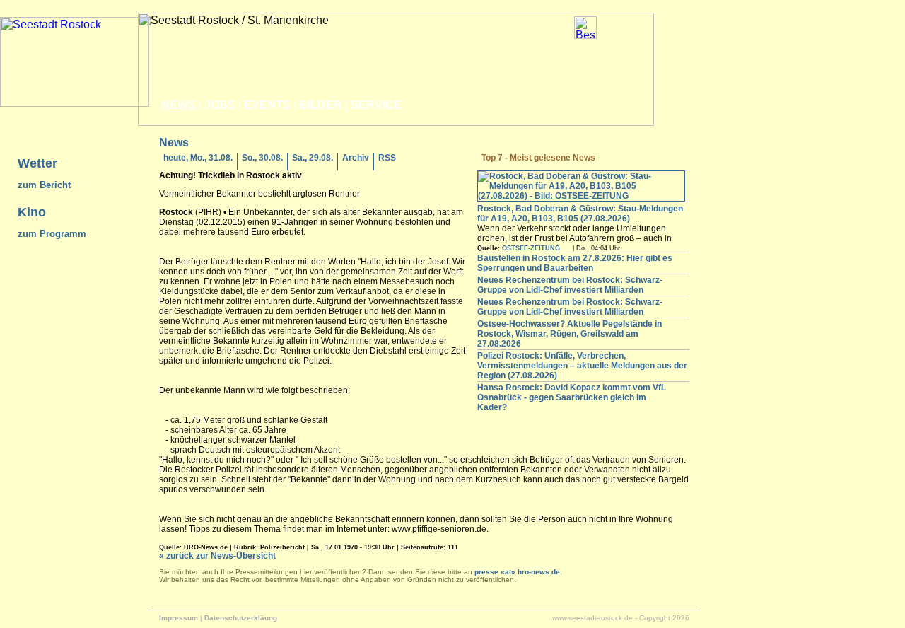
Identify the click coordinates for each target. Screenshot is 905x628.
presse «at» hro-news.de (517, 572)
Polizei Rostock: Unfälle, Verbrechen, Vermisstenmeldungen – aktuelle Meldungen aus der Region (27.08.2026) (582, 365)
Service (376, 105)
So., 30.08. (262, 158)
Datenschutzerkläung (240, 618)
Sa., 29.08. (312, 158)
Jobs (219, 105)
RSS (387, 158)
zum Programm (52, 233)
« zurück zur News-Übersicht (217, 556)
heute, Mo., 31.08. (198, 158)
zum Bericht (44, 185)
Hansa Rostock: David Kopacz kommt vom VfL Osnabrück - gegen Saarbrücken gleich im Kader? (571, 397)
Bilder (320, 105)
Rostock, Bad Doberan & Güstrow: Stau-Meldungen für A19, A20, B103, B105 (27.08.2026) (580, 213)
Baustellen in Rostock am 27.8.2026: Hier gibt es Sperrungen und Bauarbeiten (574, 263)
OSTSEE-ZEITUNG (531, 248)
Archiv (355, 158)
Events (267, 105)
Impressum (178, 618)
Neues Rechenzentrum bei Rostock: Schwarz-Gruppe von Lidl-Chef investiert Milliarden (569, 285)
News (178, 105)
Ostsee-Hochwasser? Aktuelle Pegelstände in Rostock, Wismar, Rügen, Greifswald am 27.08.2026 (569, 334)
